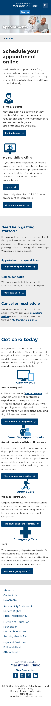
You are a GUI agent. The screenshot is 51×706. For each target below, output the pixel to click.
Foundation (10, 626)
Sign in (8, 187)
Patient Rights (12, 611)
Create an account (15, 205)
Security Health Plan (15, 636)
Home (9, 38)
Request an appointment (17, 266)
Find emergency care (15, 571)
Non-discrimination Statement (26, 696)
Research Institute (14, 631)
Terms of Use (25, 694)
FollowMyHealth (13, 647)
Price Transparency (15, 615)
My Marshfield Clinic (24, 320)
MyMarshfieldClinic (15, 642)
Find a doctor (12, 133)
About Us (9, 590)
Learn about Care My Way (18, 421)
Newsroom (10, 600)
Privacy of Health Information (26, 691)
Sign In (25, 12)
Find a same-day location (17, 476)
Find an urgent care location (19, 523)
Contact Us (10, 595)
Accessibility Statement (17, 606)
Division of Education (16, 622)
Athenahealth (11, 652)
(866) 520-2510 (12, 292)
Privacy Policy (25, 688)
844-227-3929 (33, 393)
